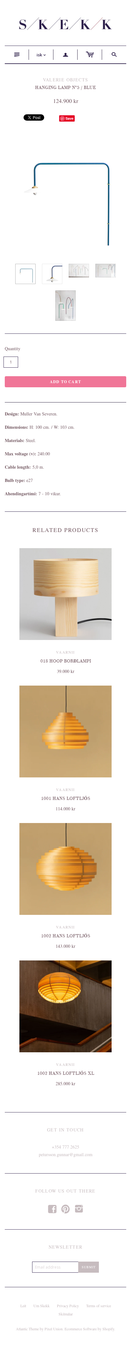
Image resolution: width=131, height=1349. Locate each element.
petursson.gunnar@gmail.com (66, 1154)
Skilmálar (66, 1313)
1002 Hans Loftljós (65, 936)
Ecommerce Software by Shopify (89, 1328)
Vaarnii (65, 652)
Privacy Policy (68, 1305)
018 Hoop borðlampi (65, 661)
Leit (23, 1305)
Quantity (12, 348)
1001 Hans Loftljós (65, 798)
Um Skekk (41, 1305)
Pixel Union (54, 1328)
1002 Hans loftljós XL (65, 1073)
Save (69, 118)
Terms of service (98, 1305)
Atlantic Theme (27, 1328)
